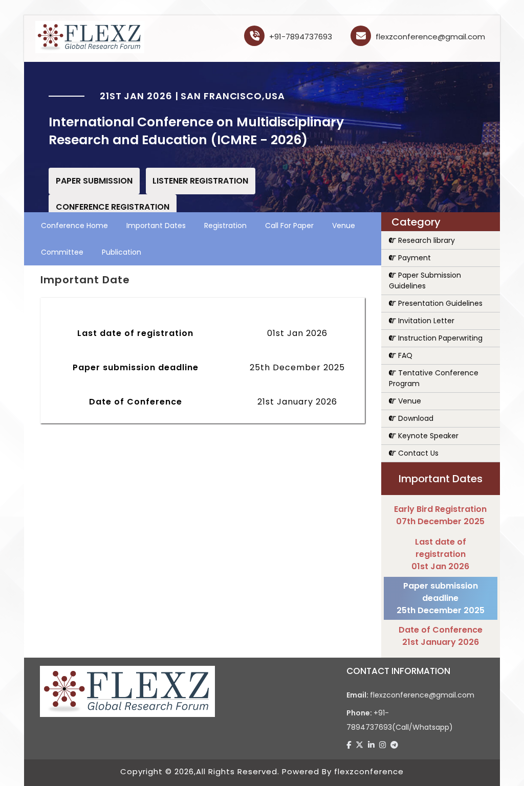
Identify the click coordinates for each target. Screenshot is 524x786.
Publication (121, 252)
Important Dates (156, 225)
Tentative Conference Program (433, 378)
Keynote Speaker (427, 436)
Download (414, 418)
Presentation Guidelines (439, 303)
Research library (425, 240)
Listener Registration (200, 181)
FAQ (404, 355)
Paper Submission (94, 181)
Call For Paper (289, 225)
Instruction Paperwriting (439, 338)
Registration (225, 225)
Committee (62, 252)
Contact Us (417, 453)
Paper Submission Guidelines (425, 280)
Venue (343, 225)
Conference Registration (112, 207)
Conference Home (74, 225)
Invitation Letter (425, 321)
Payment (413, 258)
